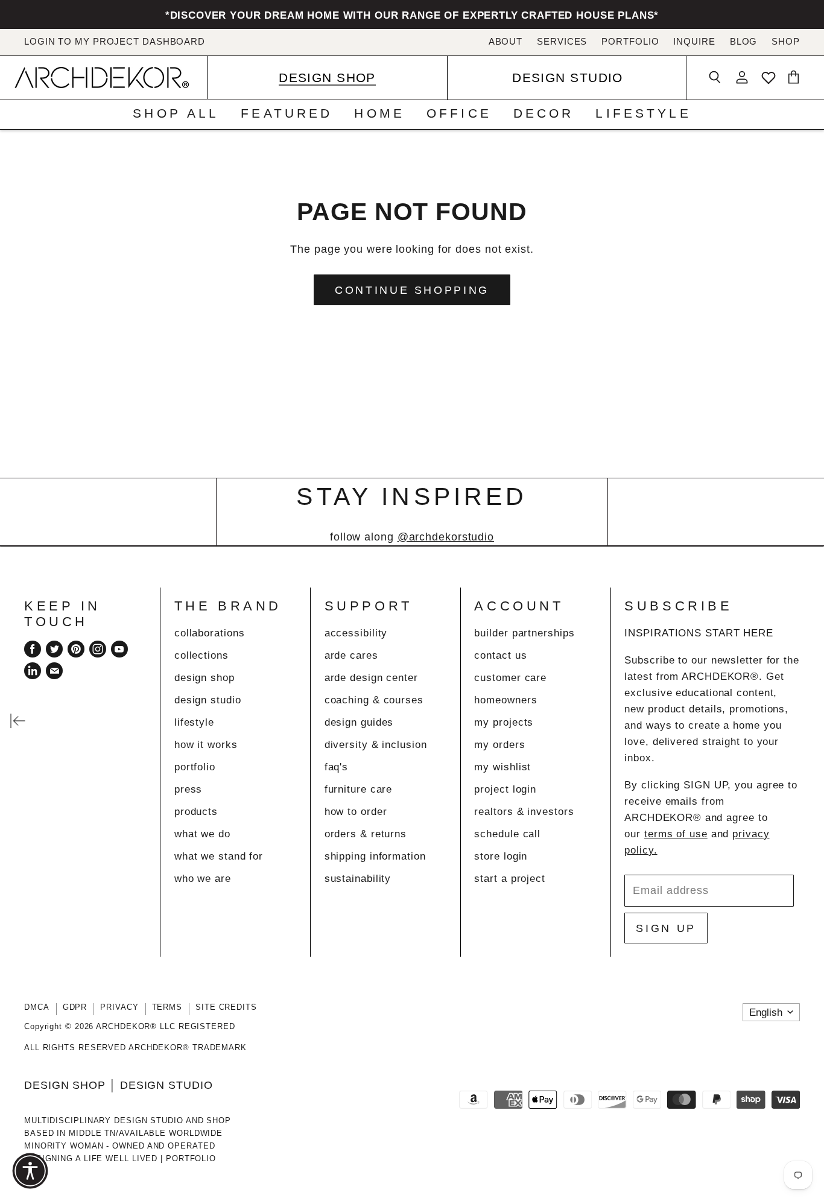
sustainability (358, 878)
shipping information (375, 856)
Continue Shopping (412, 290)
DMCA (36, 1007)
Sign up (666, 928)
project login (505, 789)
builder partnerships (524, 633)
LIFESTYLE (643, 113)
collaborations (209, 633)
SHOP (786, 41)
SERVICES (562, 41)
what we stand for (218, 856)
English (765, 1012)
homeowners (505, 700)
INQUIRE (694, 41)
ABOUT (506, 41)
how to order (356, 811)
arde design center (371, 677)
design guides (359, 722)
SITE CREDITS (226, 1007)
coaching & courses (374, 700)
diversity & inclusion (376, 744)
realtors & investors (524, 811)
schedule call (507, 834)
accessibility (356, 633)
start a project (509, 878)
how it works (206, 744)
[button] (30, 1171)
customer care (510, 677)
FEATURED (286, 113)
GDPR (75, 1007)
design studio (207, 700)
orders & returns (366, 834)
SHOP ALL (176, 113)
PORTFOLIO (630, 41)
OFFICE (459, 113)
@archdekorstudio (446, 537)
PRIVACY (119, 1007)
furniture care (359, 789)
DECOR (543, 113)
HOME (379, 113)
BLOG (744, 41)
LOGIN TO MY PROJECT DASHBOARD (114, 41)
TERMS (167, 1007)
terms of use (676, 834)
